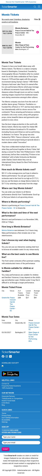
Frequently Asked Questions (11, 386)
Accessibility (6, 420)
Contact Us (5, 384)
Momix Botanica (8, 230)
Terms (4, 413)
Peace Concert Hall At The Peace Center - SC (34, 326)
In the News (6, 403)
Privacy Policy (6, 415)
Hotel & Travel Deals (8, 401)
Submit (5, 449)
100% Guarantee (7, 388)
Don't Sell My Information (10, 418)
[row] (21, 32)
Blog (3, 405)
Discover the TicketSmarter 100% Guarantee (21, 2)
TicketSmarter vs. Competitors (12, 398)
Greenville (5, 298)
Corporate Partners (8, 396)
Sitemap (5, 422)
